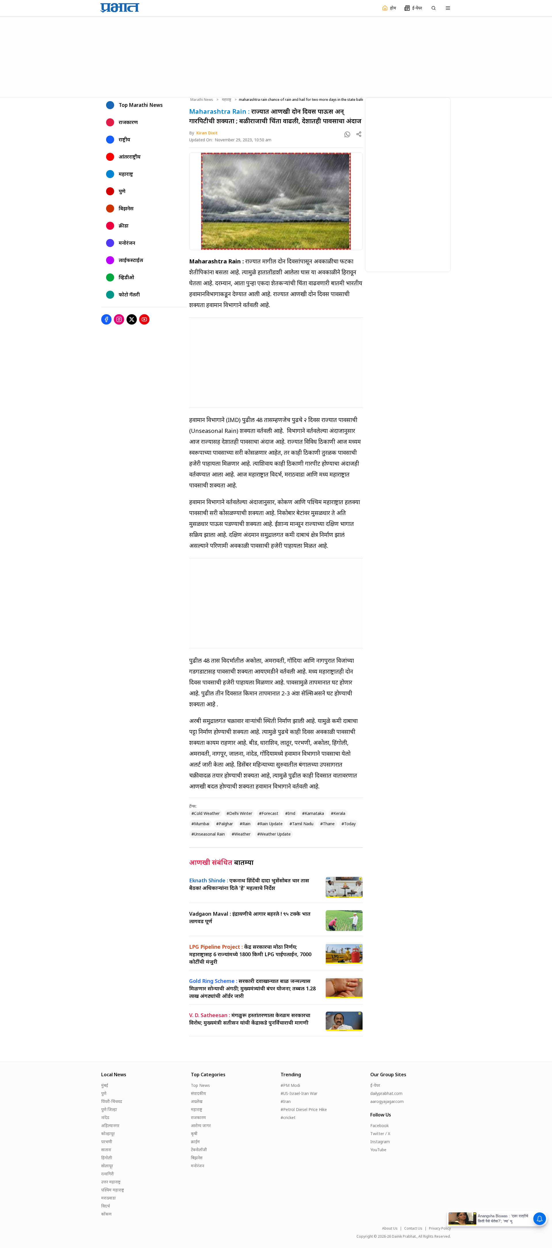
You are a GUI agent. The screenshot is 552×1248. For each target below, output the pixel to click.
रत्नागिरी (107, 1173)
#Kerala (338, 813)
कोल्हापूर (108, 1133)
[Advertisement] (276, 56)
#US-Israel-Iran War (299, 1093)
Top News (200, 1085)
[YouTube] (144, 319)
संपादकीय (198, 1093)
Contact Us (413, 1228)
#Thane (327, 823)
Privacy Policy (440, 1228)
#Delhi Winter (239, 813)
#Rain (245, 823)
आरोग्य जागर (201, 1125)
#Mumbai (200, 823)
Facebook (379, 1125)
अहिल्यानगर (110, 1125)
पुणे (103, 1093)
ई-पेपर (375, 1085)
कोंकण (106, 1214)
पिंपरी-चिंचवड (111, 1101)
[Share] (359, 134)
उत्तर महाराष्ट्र (110, 1182)
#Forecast (268, 813)
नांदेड (105, 1117)
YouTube (378, 1149)
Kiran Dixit (207, 133)
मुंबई (104, 1085)
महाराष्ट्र (226, 99)
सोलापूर (107, 1165)
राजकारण (198, 1117)
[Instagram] (119, 319)
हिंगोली (106, 1157)
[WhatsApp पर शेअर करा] (347, 134)
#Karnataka (313, 813)
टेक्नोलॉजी (199, 1149)
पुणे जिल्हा (109, 1109)
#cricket (288, 1117)
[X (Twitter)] (131, 319)
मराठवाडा (108, 1198)
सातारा (106, 1149)
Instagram (380, 1141)
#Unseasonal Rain (208, 834)
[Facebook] (106, 319)
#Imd (290, 813)
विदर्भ (105, 1206)
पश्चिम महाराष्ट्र (112, 1190)
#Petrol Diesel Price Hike (304, 1109)
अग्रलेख (196, 1101)
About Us (390, 1228)
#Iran (286, 1101)
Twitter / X (380, 1133)
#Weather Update (274, 834)
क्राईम (195, 1141)
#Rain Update (270, 823)
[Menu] (448, 8)
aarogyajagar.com (387, 1101)
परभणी (106, 1141)
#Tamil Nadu (301, 823)
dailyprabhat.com (386, 1093)
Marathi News (201, 99)
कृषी (194, 1133)
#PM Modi (290, 1085)
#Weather (241, 834)
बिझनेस (196, 1157)
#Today (349, 823)
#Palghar (224, 823)
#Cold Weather (205, 813)
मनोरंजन (197, 1165)
